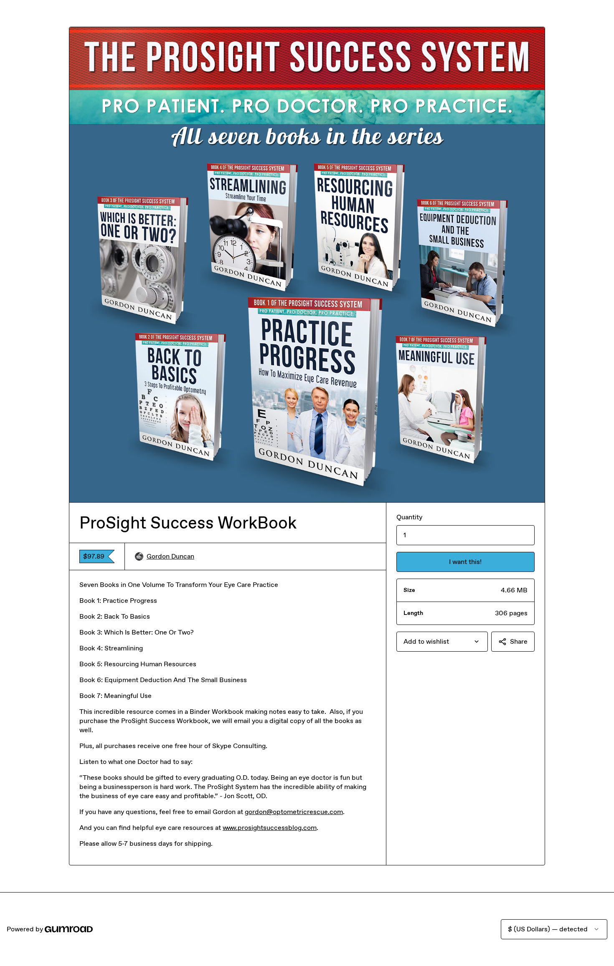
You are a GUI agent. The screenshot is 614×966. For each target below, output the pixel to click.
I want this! (465, 562)
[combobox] (442, 642)
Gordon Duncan (170, 556)
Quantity (409, 517)
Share (519, 641)
